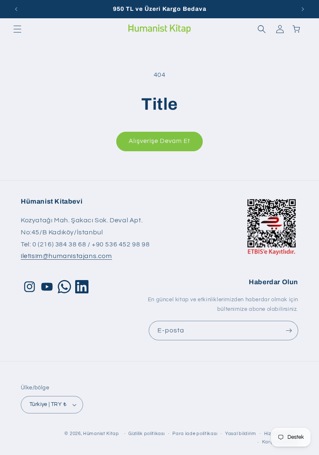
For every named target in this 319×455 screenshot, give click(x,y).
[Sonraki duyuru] (303, 9)
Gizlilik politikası (146, 433)
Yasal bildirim (240, 433)
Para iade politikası (194, 433)
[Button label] (289, 330)
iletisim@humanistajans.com (66, 256)
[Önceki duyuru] (16, 9)
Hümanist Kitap (101, 433)
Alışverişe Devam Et (159, 141)
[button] (17, 29)
